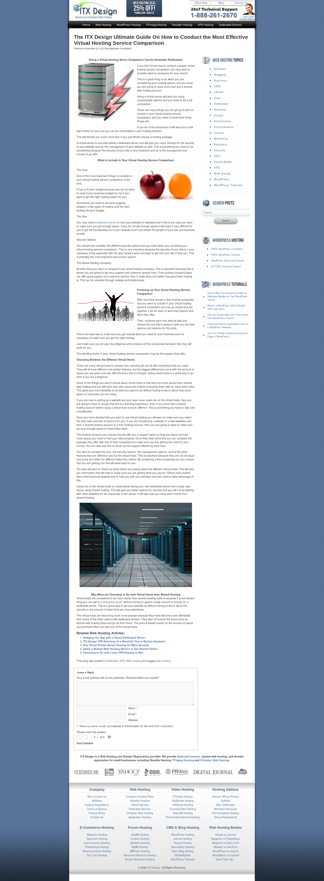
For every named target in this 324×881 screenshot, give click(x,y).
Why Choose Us (96, 796)
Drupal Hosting (182, 842)
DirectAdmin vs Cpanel (225, 855)
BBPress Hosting (140, 851)
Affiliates (220, 69)
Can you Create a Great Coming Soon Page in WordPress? (227, 334)
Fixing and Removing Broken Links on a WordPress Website (228, 325)
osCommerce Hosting (97, 842)
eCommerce (222, 121)
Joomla (219, 133)
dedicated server (106, 222)
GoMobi (225, 800)
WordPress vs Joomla (225, 851)
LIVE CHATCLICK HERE (247, 18)
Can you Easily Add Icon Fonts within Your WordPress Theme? (227, 316)
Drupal (218, 115)
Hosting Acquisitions (97, 804)
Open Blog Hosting (183, 851)
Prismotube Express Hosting (183, 817)
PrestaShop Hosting (97, 847)
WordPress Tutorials (228, 185)
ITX (149, 867)
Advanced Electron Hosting (140, 855)
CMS (217, 86)
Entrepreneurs (224, 127)
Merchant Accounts (225, 809)
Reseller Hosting (182, 25)
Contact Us (241, 2)
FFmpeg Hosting (156, 25)
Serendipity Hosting (182, 847)
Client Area (201, 2)
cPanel (219, 92)
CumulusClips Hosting (183, 809)
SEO (217, 156)
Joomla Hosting (182, 838)
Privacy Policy (97, 813)
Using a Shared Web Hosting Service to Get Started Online (120, 649)
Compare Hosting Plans (140, 796)
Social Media (223, 162)
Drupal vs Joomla (225, 834)
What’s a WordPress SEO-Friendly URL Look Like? (226, 307)
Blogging (220, 74)
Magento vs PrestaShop (225, 838)
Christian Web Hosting (214, 760)
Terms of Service (97, 809)
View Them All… (225, 859)
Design (156, 867)
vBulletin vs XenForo (225, 847)
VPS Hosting (205, 25)
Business (220, 80)
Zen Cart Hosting (97, 855)
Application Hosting (139, 817)
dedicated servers (188, 756)
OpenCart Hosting (97, 838)
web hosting (163, 661)
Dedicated (112, 661)
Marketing (221, 138)
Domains (220, 109)
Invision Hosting (139, 838)
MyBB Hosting (139, 847)
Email (132, 714)
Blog (221, 2)
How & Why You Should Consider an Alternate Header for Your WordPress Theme (227, 296)
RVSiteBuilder (183, 855)
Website (133, 720)
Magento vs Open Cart (225, 842)
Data (217, 98)
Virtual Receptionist (225, 817)
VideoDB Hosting (183, 813)
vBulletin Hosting (140, 842)
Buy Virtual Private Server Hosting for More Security (116, 645)
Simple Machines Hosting (140, 859)
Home (86, 25)
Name (132, 708)
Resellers (220, 144)
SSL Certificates (225, 804)
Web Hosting (103, 25)
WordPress (222, 179)
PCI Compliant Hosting (225, 813)
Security (220, 150)
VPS (122, 661)
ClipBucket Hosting (183, 800)
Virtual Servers (139, 804)
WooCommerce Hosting (97, 851)
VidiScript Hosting (182, 804)
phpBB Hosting (140, 834)
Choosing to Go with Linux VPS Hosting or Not (113, 652)
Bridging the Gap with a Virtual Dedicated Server (114, 637)
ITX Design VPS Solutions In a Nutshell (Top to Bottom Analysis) (124, 641)
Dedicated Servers (230, 25)
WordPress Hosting (129, 25)
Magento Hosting (97, 834)
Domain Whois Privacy (225, 796)
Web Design (222, 173)
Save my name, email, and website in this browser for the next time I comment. (126, 726)
